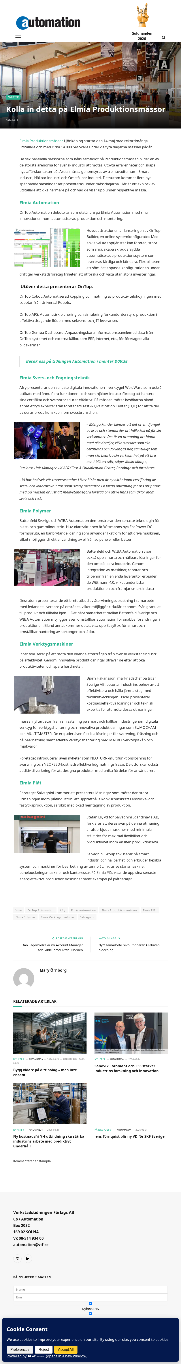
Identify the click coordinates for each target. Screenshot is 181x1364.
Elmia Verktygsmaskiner (46, 644)
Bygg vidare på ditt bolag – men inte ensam (45, 1072)
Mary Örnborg (53, 970)
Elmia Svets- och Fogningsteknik (54, 378)
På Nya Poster (103, 1129)
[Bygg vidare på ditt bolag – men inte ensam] (50, 1033)
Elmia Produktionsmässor (41, 140)
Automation (36, 1059)
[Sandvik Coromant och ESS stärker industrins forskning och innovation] (131, 1033)
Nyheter (13, 97)
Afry (63, 910)
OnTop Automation (41, 910)
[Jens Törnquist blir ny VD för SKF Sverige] (131, 1103)
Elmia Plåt (32, 783)
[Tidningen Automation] (53, 23)
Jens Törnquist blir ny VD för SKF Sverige (129, 1136)
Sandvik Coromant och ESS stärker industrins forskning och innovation (126, 1068)
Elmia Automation (39, 203)
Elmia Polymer (36, 511)
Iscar (18, 910)
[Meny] (18, 37)
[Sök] (163, 37)
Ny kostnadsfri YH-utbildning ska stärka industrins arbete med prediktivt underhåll (48, 1141)
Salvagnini (87, 917)
